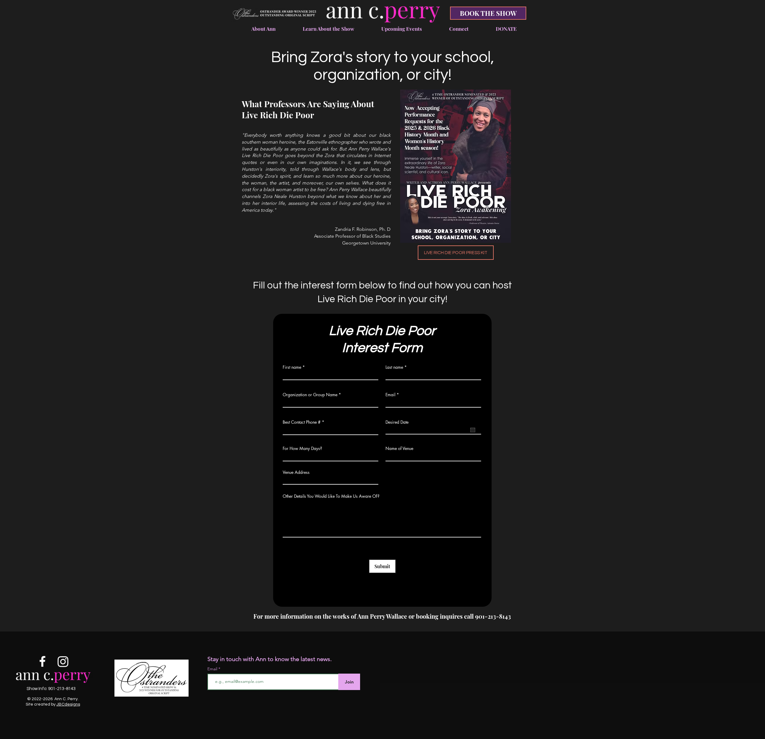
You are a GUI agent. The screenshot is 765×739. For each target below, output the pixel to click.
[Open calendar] (472, 430)
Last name (394, 367)
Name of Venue (399, 448)
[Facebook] (42, 661)
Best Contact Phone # (302, 422)
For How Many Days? (302, 448)
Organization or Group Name (310, 395)
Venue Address (296, 472)
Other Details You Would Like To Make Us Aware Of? (331, 496)
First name (292, 367)
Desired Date (396, 422)
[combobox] (330, 480)
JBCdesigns (68, 704)
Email (390, 395)
